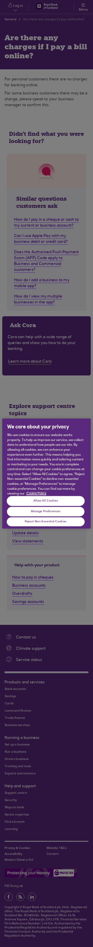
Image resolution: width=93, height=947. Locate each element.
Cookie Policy (36, 493)
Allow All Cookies (45, 500)
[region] (46, 474)
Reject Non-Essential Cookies (46, 521)
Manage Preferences (45, 511)
